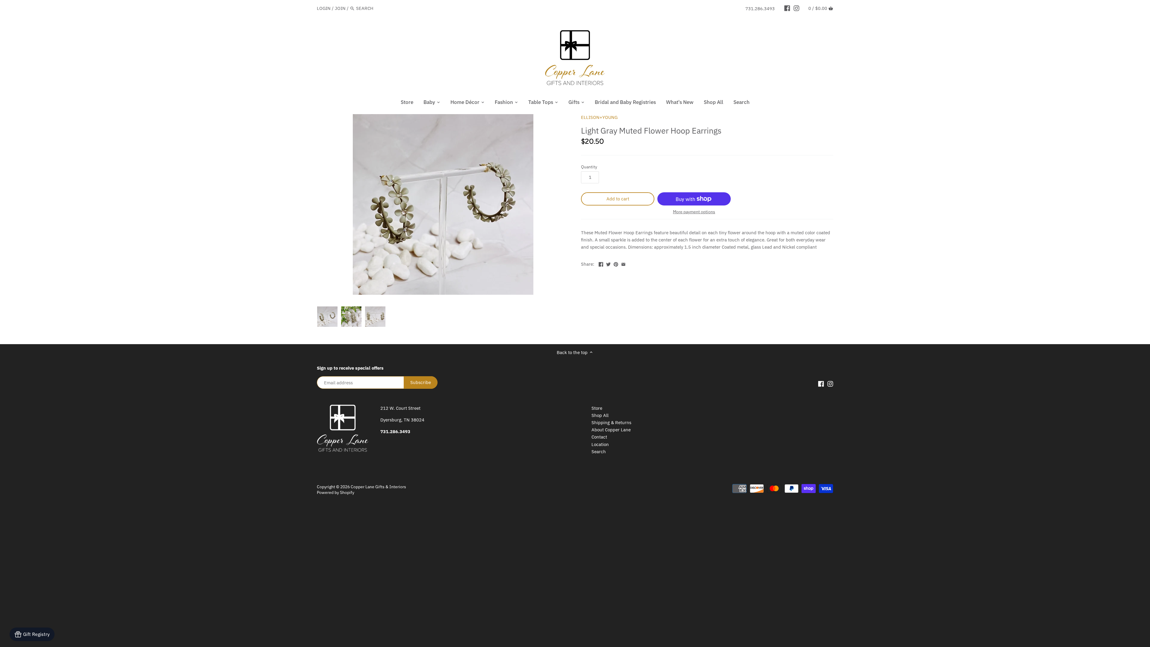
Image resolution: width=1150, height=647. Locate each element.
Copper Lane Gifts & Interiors (378, 486)
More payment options (694, 212)
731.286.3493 (760, 8)
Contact (599, 437)
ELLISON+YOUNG (599, 117)
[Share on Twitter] (608, 263)
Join (340, 8)
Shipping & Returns (611, 422)
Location (600, 444)
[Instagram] (796, 8)
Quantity (589, 166)
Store (596, 408)
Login (324, 8)
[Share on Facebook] (601, 263)
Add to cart (617, 199)
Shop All (600, 415)
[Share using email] (623, 263)
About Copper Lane (611, 430)
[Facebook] (787, 8)
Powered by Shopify (335, 492)
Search (598, 451)
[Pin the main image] (616, 263)
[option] (327, 316)
